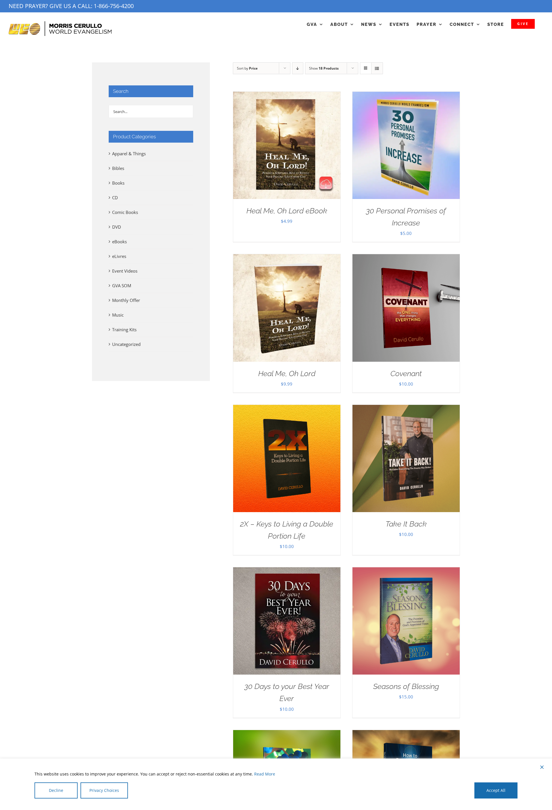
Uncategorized (126, 344)
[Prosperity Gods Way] (286, 734)
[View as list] (377, 68)
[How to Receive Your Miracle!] (406, 734)
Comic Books (125, 212)
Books (118, 183)
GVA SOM (121, 285)
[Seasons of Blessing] (406, 572)
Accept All (495, 790)
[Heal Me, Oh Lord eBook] (286, 96)
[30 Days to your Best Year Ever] (286, 572)
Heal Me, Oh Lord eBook (286, 210)
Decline (56, 790)
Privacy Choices (104, 790)
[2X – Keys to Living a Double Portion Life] (286, 409)
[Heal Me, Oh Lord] (286, 258)
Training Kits (124, 329)
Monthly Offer (126, 300)
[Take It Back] (406, 409)
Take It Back (406, 524)
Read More (264, 774)
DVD (116, 227)
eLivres (119, 256)
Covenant (406, 373)
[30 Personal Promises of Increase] (406, 96)
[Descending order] (297, 68)
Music (118, 315)
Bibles (118, 168)
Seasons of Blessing (406, 686)
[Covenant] (406, 258)
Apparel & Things (129, 153)
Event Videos (124, 271)
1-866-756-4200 (114, 6)
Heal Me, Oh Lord (286, 373)
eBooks (119, 241)
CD (115, 197)
